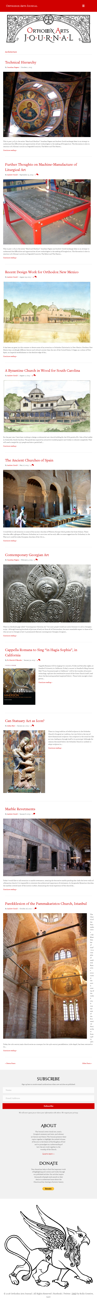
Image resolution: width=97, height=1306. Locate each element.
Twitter (66, 1293)
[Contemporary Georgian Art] (47, 593)
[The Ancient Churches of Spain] (47, 498)
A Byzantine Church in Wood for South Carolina (42, 370)
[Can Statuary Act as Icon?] (24, 761)
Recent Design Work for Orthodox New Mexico (42, 271)
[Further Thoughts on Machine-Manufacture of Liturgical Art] (47, 212)
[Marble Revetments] (47, 847)
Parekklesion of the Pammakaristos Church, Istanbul (46, 903)
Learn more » (48, 1153)
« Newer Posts (10, 1063)
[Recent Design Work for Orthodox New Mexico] (47, 312)
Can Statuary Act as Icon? (24, 720)
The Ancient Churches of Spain (29, 460)
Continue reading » (10, 150)
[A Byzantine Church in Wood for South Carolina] (47, 406)
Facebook (57, 1293)
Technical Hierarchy (20, 62)
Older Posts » (87, 1063)
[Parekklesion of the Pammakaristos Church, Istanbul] (45, 976)
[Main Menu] (83, 6)
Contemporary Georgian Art (27, 554)
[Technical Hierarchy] (47, 104)
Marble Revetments (20, 808)
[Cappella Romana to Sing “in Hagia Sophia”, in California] (19, 684)
